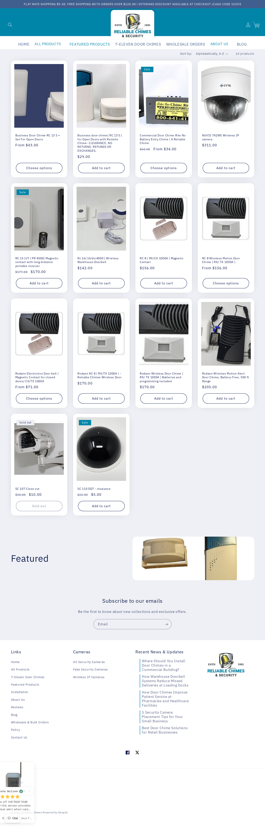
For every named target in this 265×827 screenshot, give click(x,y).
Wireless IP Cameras (88, 677)
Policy (15, 730)
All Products (20, 669)
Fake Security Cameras (90, 669)
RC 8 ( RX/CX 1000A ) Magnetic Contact (162, 260)
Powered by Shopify (55, 812)
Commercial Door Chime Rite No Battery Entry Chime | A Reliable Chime (163, 139)
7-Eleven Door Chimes (28, 677)
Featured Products (25, 684)
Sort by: (186, 54)
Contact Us (19, 737)
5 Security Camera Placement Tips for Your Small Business (162, 716)
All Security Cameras (89, 662)
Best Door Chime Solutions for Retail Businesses (165, 730)
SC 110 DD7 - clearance (94, 489)
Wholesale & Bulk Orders (30, 722)
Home (15, 662)
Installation (20, 692)
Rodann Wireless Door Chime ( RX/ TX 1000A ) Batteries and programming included (161, 377)
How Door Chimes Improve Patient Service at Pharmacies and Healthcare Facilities (165, 699)
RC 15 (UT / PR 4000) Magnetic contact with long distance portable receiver (37, 262)
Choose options (39, 168)
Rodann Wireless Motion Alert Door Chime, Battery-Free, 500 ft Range (225, 377)
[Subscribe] (166, 624)
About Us (18, 700)
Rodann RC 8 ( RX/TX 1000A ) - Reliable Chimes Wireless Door (99, 375)
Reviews (17, 707)
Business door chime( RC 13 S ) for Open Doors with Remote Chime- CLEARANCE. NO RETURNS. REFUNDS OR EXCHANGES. (99, 143)
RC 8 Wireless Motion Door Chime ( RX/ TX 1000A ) (221, 260)
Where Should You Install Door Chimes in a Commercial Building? (163, 665)
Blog (14, 715)
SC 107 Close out (27, 489)
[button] (10, 24)
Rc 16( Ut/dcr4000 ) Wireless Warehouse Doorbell (97, 260)
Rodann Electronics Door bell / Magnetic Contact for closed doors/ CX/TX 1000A (37, 377)
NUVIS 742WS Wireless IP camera (220, 137)
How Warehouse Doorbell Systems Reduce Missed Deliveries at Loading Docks (165, 681)
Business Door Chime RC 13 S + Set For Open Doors (37, 137)
